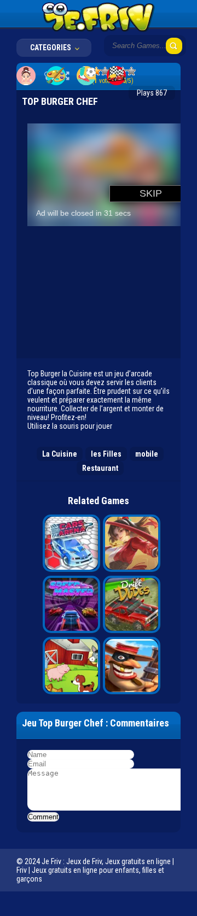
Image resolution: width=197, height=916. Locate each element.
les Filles (106, 454)
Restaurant (100, 468)
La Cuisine (59, 454)
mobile (146, 454)
